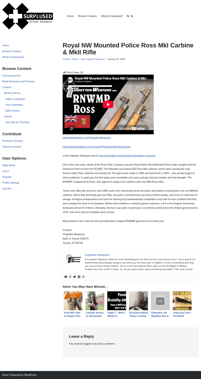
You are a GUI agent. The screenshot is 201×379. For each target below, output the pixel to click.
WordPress (30, 375)
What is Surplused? (112, 16)
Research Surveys (12, 140)
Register (7, 177)
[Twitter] (74, 277)
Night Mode (8, 165)
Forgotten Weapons (94, 59)
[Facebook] (70, 277)
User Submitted (14, 105)
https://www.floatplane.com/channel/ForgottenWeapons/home (97, 146)
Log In (5, 171)
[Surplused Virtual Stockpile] (27, 16)
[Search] (132, 16)
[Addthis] (79, 277)
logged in (88, 343)
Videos (8, 116)
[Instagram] (83, 277)
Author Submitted (15, 99)
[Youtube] (65, 277)
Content (6, 87)
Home (70, 16)
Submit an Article (11, 146)
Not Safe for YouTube (17, 122)
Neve (5, 375)
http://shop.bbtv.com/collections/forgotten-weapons (127, 155)
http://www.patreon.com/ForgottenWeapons (87, 137)
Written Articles (12, 93)
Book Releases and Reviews (18, 81)
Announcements (11, 75)
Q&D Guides (12, 110)
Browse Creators (87, 16)
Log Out (6, 188)
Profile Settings (10, 182)
